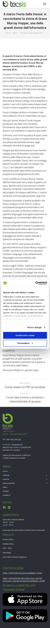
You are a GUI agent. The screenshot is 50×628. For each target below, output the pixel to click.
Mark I (6, 167)
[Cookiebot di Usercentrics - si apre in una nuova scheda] (35, 283)
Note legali (7, 553)
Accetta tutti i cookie (25, 335)
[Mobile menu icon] (44, 4)
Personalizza (23, 343)
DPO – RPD (7, 548)
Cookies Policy (8, 544)
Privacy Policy (8, 539)
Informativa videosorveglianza (15, 557)
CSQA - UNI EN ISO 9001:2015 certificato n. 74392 (22, 573)
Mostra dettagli (34, 327)
